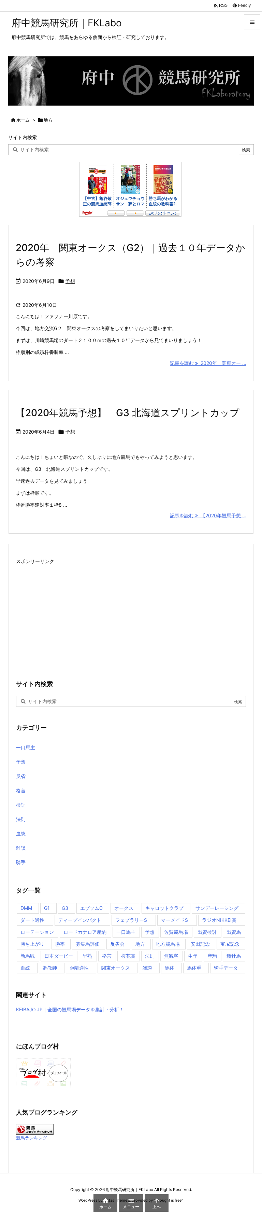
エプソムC (91, 908)
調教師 (50, 968)
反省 (21, 776)
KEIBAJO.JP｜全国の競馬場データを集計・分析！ (70, 1009)
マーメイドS (174, 920)
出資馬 (234, 932)
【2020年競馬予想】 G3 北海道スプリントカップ (127, 413)
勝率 (60, 944)
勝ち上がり (32, 944)
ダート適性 (32, 920)
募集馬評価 (88, 944)
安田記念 (200, 944)
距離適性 (79, 968)
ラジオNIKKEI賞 (219, 920)
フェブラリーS (131, 920)
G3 (65, 908)
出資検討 (207, 932)
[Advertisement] (131, 614)
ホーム (23, 120)
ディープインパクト (79, 920)
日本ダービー (58, 956)
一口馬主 (25, 747)
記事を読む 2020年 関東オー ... (208, 363)
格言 (21, 790)
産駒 (212, 956)
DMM (26, 908)
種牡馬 (234, 956)
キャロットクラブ (164, 908)
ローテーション (37, 932)
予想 (70, 281)
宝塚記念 (229, 944)
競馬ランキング (31, 1137)
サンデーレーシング (216, 908)
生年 (193, 956)
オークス (123, 908)
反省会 (117, 944)
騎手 (21, 862)
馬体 (169, 968)
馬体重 (194, 968)
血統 (21, 833)
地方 (140, 944)
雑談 (21, 848)
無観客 (171, 956)
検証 (21, 805)
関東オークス (115, 968)
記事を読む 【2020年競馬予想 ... (208, 515)
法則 (21, 819)
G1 (47, 908)
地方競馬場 (168, 944)
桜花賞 (128, 956)
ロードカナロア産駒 (84, 932)
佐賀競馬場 (176, 932)
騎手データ (226, 968)
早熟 (87, 956)
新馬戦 (27, 956)
